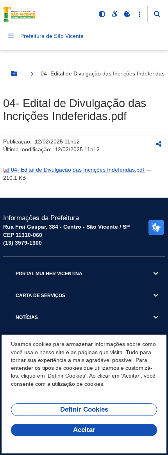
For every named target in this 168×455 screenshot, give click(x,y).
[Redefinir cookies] (127, 14)
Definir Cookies (84, 409)
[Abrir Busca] (157, 14)
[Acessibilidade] (114, 14)
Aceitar (84, 430)
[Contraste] (102, 14)
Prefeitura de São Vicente (52, 36)
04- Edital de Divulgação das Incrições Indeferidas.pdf (77, 170)
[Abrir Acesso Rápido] (139, 14)
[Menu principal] (11, 36)
